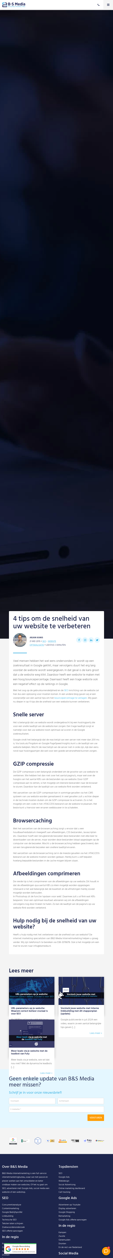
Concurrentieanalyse (11, 1205)
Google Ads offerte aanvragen (73, 1220)
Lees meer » (96, 1033)
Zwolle (62, 1236)
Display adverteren (67, 1208)
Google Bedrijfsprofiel (12, 1212)
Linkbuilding (7, 1216)
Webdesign (64, 1181)
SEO (44, 641)
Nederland (77, 1247)
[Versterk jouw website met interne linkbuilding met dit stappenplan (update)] (81, 991)
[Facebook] (79, 640)
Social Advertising (67, 1185)
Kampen (62, 1232)
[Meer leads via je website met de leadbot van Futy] (31, 1034)
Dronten (6, 1255)
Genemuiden (64, 1240)
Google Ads (64, 1177)
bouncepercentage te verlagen (70, 698)
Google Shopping (67, 1212)
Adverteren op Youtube (69, 1205)
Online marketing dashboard (72, 1188)
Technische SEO (9, 1220)
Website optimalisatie (43, 643)
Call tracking (64, 1192)
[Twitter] (97, 640)
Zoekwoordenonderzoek (13, 1227)
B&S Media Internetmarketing (16, 1173)
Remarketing (64, 1216)
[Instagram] (85, 640)
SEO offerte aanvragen (12, 1231)
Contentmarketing (10, 1208)
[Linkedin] (91, 640)
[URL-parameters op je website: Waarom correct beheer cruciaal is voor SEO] (31, 991)
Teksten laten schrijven (12, 1223)
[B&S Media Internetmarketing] (13, 5)
